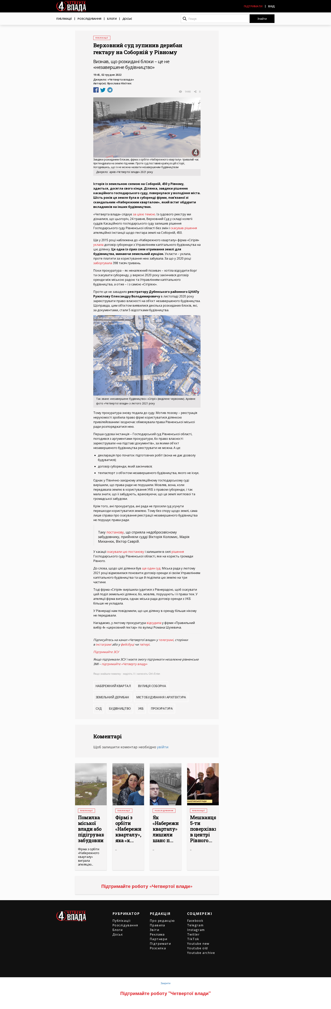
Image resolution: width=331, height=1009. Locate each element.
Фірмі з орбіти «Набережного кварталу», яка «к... (128, 829)
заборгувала (102, 263)
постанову (115, 532)
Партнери (158, 939)
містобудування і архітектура (161, 697)
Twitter (193, 934)
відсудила (154, 623)
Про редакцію (162, 921)
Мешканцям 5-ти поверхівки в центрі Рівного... (203, 829)
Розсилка (158, 948)
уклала (98, 245)
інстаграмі (103, 644)
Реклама (157, 934)
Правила (157, 925)
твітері (144, 644)
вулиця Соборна (152, 686)
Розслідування (89, 18)
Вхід (271, 6)
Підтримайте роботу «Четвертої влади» (147, 886)
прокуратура (162, 708)
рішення (177, 552)
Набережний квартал (113, 686)
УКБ (141, 708)
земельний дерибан (112, 697)
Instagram (196, 930)
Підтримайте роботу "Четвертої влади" (165, 993)
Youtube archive (201, 953)
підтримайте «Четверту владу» (124, 664)
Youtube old (197, 948)
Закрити (165, 983)
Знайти (262, 18)
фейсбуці (127, 644)
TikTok (193, 939)
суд (99, 708)
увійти (162, 747)
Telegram (195, 925)
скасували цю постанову (125, 552)
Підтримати (253, 6)
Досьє (127, 18)
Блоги (112, 18)
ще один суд (151, 568)
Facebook (195, 921)
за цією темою (144, 214)
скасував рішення (183, 228)
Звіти (154, 930)
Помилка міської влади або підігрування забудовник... (91, 829)
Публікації (64, 18)
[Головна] (71, 6)
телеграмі (166, 640)
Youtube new (198, 943)
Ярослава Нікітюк (119, 83)
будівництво (120, 708)
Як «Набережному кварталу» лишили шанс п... (166, 829)
